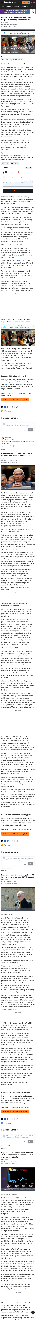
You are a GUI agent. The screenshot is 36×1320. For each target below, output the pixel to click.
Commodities (25, 6)
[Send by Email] (17, 407)
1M (9, 177)
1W (6, 177)
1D (4, 177)
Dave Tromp (8, 437)
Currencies (15, 6)
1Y (15, 177)
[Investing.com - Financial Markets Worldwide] (9, 2)
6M (12, 177)
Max (21, 177)
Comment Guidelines (6, 434)
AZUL (20, 261)
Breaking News (6, 6)
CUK (8, 283)
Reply (5, 446)
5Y (18, 177)
